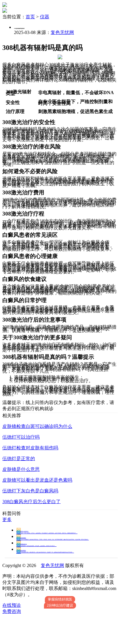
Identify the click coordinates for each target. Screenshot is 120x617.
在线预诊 (11, 605)
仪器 (44, 16)
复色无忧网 (62, 32)
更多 (7, 519)
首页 (30, 16)
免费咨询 (11, 611)
